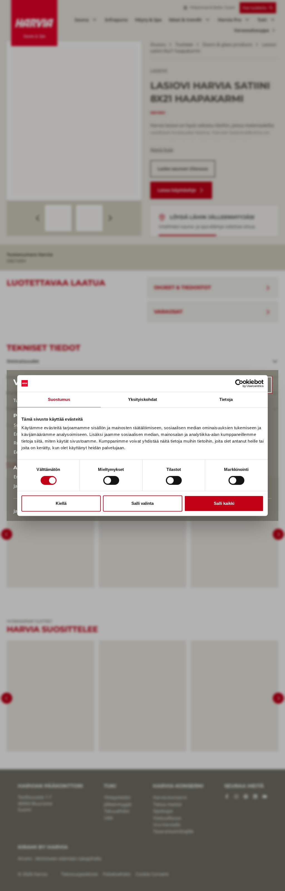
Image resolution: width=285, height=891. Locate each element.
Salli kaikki (224, 503)
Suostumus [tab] (59, 399)
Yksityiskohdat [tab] (142, 399)
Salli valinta (142, 503)
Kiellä (61, 503)
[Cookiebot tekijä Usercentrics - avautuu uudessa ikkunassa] (239, 383)
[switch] (111, 480)
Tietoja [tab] (226, 399)
